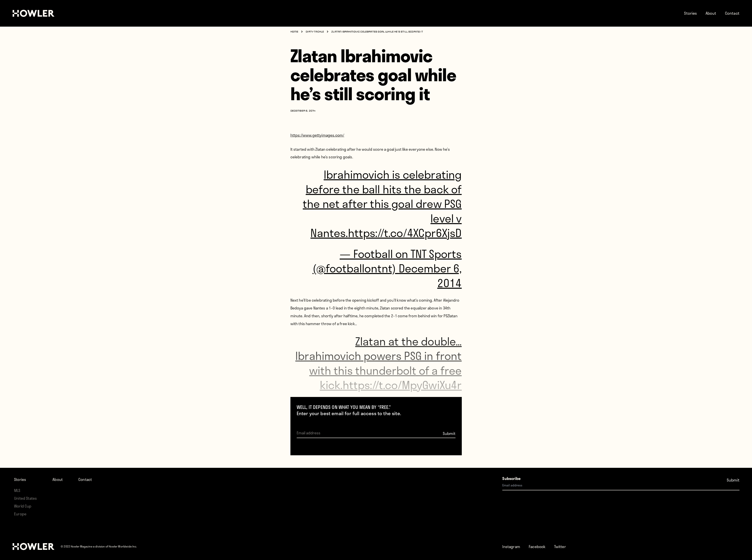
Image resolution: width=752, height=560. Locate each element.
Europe (20, 514)
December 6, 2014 (430, 275)
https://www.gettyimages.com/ (317, 135)
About (711, 13)
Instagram (511, 546)
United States (25, 498)
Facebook (537, 546)
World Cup (23, 506)
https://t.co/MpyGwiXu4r (402, 384)
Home (294, 32)
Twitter (560, 546)
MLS (17, 490)
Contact (732, 13)
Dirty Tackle (315, 32)
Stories (690, 13)
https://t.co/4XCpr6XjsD (405, 232)
